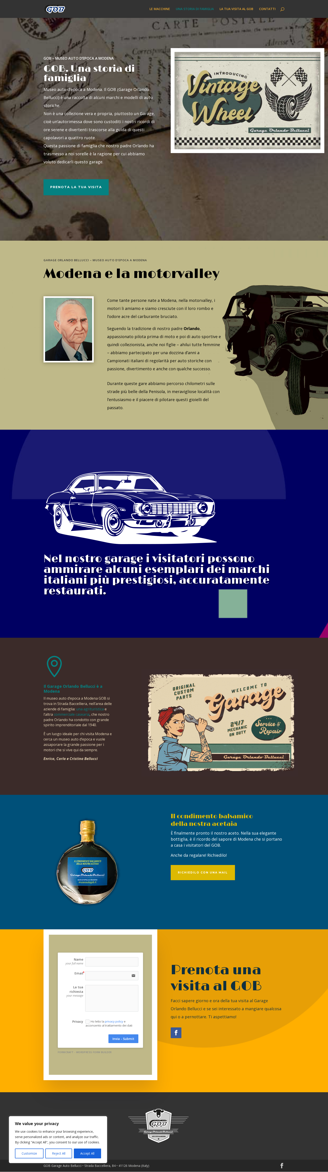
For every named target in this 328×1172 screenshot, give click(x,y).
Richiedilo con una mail (203, 872)
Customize (29, 1153)
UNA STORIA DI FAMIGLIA (195, 9)
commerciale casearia (71, 714)
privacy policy (114, 1021)
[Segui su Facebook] (176, 1032)
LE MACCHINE (159, 9)
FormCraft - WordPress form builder (85, 1052)
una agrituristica (90, 709)
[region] (58, 1139)
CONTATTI (267, 9)
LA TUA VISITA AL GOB (236, 9)
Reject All (58, 1153)
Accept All (87, 1153)
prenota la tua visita (76, 187)
